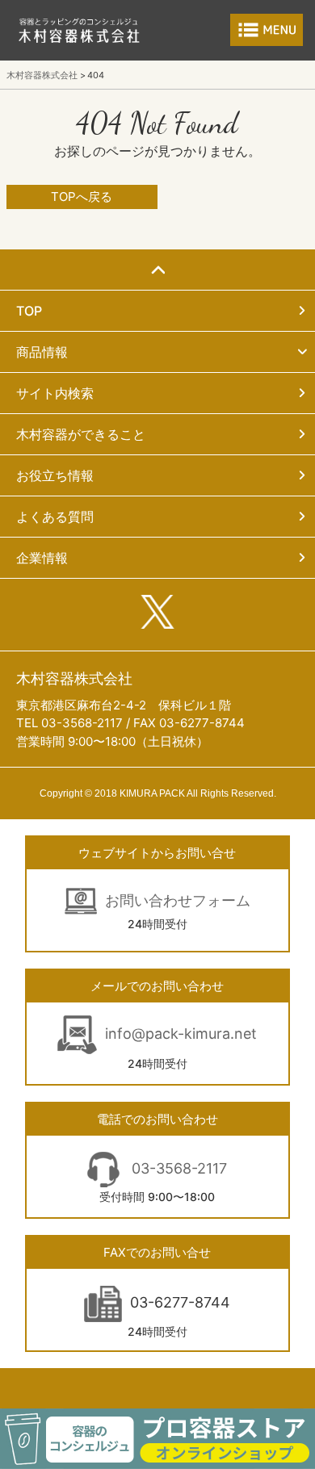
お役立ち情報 (55, 475)
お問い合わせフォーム (177, 900)
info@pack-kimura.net (181, 1033)
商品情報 (42, 352)
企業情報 (42, 558)
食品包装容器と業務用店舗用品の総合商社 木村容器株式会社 (79, 30)
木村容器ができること (80, 434)
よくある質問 (55, 516)
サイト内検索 (55, 393)
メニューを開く (266, 30)
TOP (29, 311)
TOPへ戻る (81, 196)
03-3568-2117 (177, 1168)
